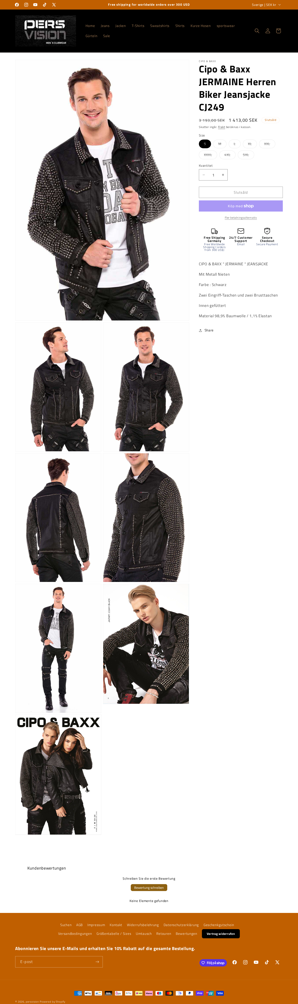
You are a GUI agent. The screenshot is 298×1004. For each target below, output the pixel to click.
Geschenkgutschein (219, 925)
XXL (269, 144)
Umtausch (144, 933)
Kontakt (116, 925)
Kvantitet (206, 165)
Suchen (66, 925)
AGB (79, 925)
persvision (32, 1002)
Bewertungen (186, 933)
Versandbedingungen (75, 933)
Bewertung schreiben (149, 887)
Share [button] (209, 330)
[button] (257, 31)
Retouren (163, 933)
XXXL (210, 155)
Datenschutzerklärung (181, 925)
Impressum (96, 925)
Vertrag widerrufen (221, 933)
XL (252, 144)
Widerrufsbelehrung (143, 925)
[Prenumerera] (97, 961)
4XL (230, 155)
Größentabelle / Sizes (113, 933)
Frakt (221, 127)
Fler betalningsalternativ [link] (241, 217)
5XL (248, 155)
